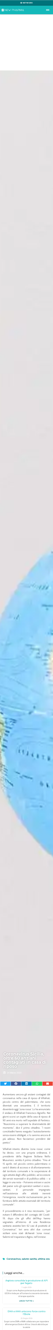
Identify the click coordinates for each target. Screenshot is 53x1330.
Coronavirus (14, 1259)
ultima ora (44, 1259)
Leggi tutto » (26, 1301)
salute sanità (29, 1259)
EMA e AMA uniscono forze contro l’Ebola (27, 1312)
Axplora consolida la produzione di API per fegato (26, 1281)
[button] (5, 1084)
